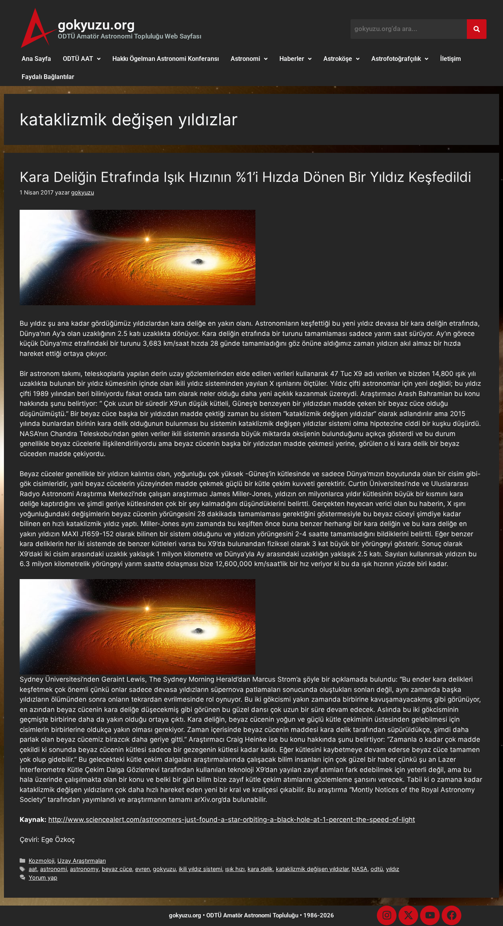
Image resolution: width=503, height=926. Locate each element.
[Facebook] (451, 915)
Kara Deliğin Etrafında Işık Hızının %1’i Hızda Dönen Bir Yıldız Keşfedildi (245, 177)
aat (33, 868)
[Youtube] (430, 915)
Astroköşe (337, 58)
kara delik (260, 868)
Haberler (291, 58)
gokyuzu (164, 868)
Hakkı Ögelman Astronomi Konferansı (165, 58)
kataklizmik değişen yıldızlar (312, 868)
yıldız (392, 868)
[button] (81, 59)
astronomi (53, 868)
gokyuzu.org (96, 25)
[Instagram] (387, 915)
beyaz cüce (117, 868)
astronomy (84, 868)
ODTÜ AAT (78, 58)
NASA (359, 868)
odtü (377, 868)
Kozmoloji (41, 860)
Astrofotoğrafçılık (396, 58)
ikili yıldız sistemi (200, 868)
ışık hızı (234, 868)
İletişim (450, 58)
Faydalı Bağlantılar (48, 77)
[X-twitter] (408, 915)
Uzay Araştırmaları (81, 860)
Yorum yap (43, 877)
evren (142, 868)
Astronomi (245, 58)
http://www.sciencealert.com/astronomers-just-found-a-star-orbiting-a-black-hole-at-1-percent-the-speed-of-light (231, 819)
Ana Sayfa (36, 58)
